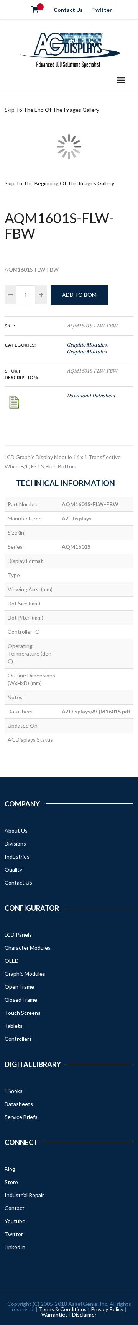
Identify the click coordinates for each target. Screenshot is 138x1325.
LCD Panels (18, 934)
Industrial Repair (24, 1195)
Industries (17, 856)
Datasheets (19, 1104)
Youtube (15, 1221)
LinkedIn (15, 1247)
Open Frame (19, 986)
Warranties (54, 1314)
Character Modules (28, 947)
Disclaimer (84, 1314)
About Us (16, 830)
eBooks (14, 1091)
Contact (15, 1208)
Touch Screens (23, 1012)
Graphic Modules (87, 345)
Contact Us (68, 10)
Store (11, 1182)
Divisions (15, 843)
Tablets (14, 1025)
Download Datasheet (91, 396)
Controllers (18, 1038)
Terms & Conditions (63, 1309)
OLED (12, 960)
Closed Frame (21, 999)
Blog (10, 1169)
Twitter (102, 10)
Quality (13, 869)
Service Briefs (21, 1117)
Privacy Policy (107, 1309)
